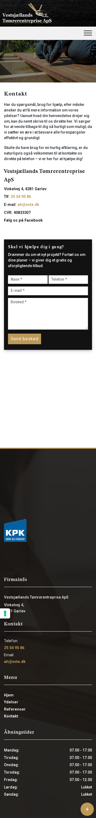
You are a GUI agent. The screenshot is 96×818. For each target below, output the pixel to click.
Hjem (9, 695)
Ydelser (11, 702)
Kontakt (11, 716)
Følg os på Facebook (23, 220)
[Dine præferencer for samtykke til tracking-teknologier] (5, 613)
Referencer (15, 709)
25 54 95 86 (21, 196)
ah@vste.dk (28, 204)
